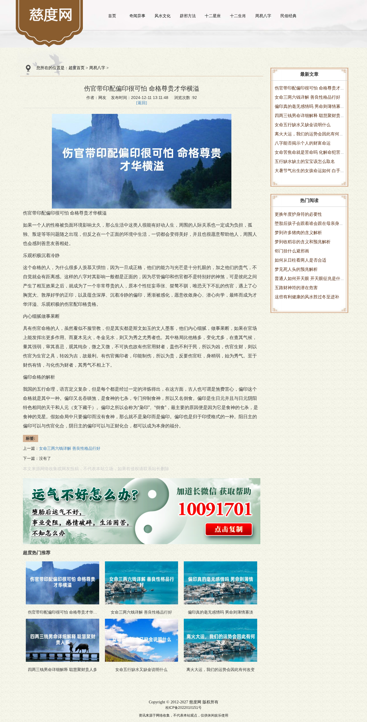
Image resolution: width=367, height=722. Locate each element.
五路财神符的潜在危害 (296, 287)
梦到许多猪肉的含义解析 (298, 232)
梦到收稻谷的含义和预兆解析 (303, 241)
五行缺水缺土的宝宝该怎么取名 (305, 161)
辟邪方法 (188, 15)
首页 (112, 15)
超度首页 (77, 68)
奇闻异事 (137, 15)
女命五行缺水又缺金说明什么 (303, 124)
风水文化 (163, 15)
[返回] (141, 103)
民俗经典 (288, 15)
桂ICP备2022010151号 (183, 708)
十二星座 (213, 15)
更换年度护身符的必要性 (298, 214)
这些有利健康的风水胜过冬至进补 (307, 296)
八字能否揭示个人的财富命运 (303, 143)
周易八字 (263, 15)
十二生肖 (238, 15)
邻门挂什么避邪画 (292, 250)
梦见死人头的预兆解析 (296, 269)
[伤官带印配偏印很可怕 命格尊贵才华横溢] (51, 14)
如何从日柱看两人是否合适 (300, 260)
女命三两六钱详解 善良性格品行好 (307, 97)
